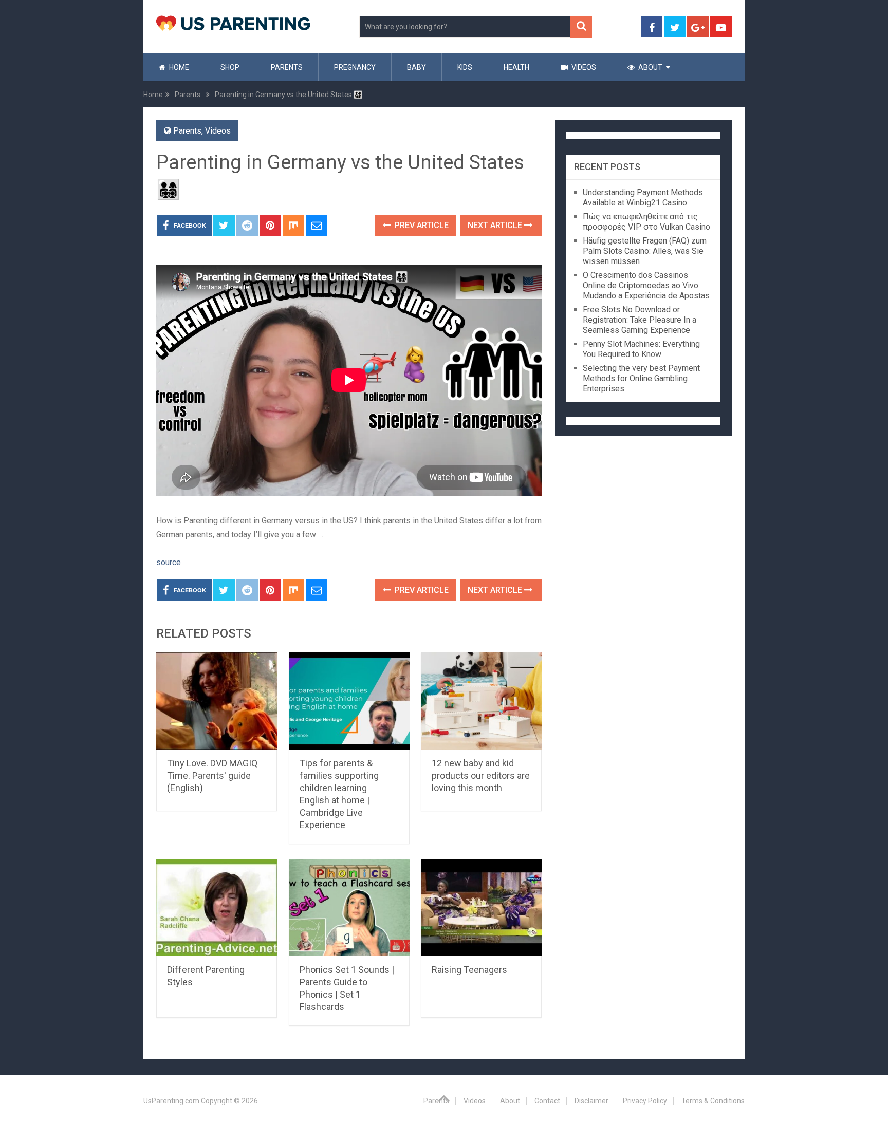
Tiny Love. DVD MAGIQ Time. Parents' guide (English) (212, 775)
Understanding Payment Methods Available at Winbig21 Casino (643, 198)
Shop (229, 67)
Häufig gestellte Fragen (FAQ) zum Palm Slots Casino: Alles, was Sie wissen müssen (645, 251)
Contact (547, 1101)
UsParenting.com (171, 1101)
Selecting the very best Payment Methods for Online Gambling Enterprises (641, 378)
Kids (464, 67)
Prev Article (421, 225)
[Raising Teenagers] (481, 908)
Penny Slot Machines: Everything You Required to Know (641, 349)
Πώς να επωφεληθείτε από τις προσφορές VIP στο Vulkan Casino (646, 222)
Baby (416, 67)
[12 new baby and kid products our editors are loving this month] (481, 701)
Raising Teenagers (469, 969)
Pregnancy (355, 67)
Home (178, 67)
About (649, 67)
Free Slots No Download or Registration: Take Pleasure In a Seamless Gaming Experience (639, 320)
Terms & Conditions (713, 1101)
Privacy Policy (645, 1101)
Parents (287, 67)
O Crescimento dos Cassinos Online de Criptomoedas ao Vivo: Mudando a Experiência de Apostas (646, 285)
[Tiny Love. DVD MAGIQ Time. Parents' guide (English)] (216, 701)
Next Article (496, 225)
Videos (583, 67)
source (168, 562)
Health (516, 67)
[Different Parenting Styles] (216, 908)
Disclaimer (591, 1101)
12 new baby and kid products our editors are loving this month (481, 775)
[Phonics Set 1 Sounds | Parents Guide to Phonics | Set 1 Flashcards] (349, 908)
